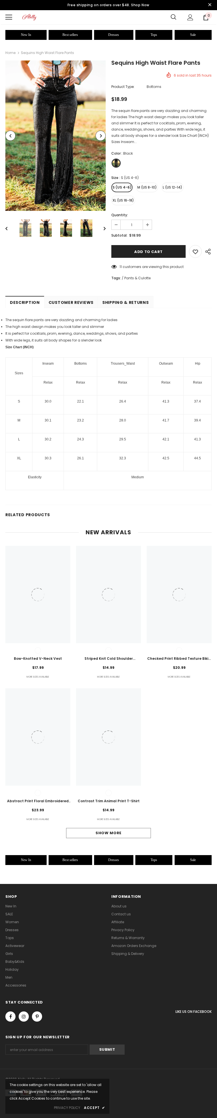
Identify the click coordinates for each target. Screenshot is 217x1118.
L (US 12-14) (172, 187)
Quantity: (119, 215)
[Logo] (29, 17)
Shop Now (140, 5)
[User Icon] (190, 17)
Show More (108, 833)
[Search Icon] (173, 17)
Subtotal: (119, 235)
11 (121, 266)
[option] (55, 135)
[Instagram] (24, 1016)
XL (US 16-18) (123, 200)
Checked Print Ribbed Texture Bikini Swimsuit (179, 659)
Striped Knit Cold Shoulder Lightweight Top (108, 659)
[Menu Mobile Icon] (8, 17)
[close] (209, 5)
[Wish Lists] (195, 251)
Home (10, 52)
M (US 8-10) (147, 187)
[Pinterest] (37, 1016)
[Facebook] (10, 1016)
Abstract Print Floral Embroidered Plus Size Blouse (38, 801)
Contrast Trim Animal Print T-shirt (109, 801)
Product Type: (122, 86)
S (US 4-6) (121, 187)
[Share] (207, 251)
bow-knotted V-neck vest (38, 658)
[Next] (101, 136)
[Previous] (10, 136)
